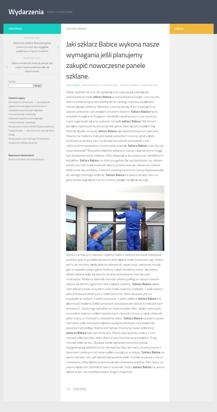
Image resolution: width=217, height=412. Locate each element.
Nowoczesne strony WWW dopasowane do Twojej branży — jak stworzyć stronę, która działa (31, 130)
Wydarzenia (26, 12)
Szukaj (11, 81)
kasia (77, 85)
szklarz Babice (76, 28)
